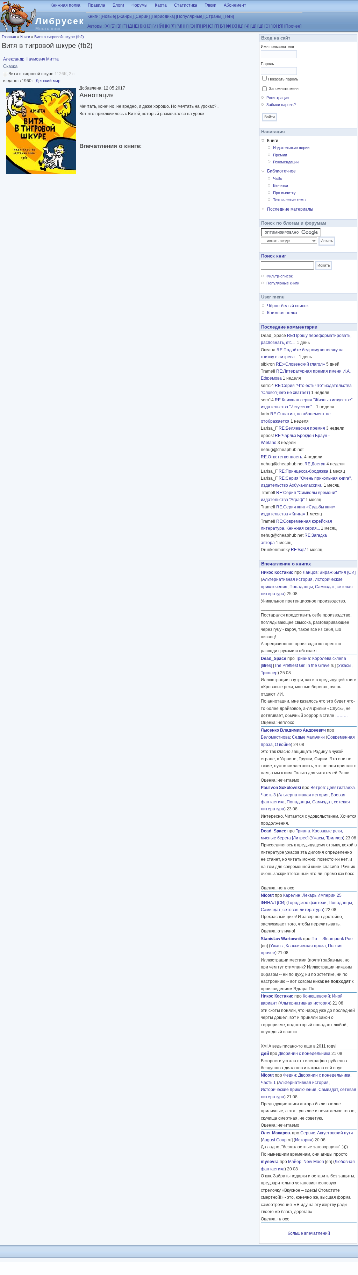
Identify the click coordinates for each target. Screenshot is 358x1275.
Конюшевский (316, 996)
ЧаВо (277, 178)
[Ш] (253, 26)
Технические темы (289, 200)
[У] (222, 26)
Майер (294, 1161)
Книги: (93, 16)
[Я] (280, 26)
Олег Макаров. (276, 1132)
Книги (25, 37)
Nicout (267, 895)
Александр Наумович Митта (31, 59)
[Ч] (246, 26)
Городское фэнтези (307, 902)
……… (341, 715)
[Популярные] (189, 16)
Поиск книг (273, 256)
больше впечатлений (309, 1233)
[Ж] (143, 26)
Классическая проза (306, 945)
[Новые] (108, 16)
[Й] (161, 26)
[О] (192, 26)
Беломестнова (275, 737)
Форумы (139, 5)
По (316, 938)
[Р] (204, 26)
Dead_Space (273, 658)
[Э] (267, 26)
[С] (210, 26)
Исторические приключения (288, 1089)
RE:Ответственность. (282, 457)
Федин (289, 1075)
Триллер (269, 672)
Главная (9, 37)
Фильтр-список (279, 276)
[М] (179, 26)
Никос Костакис (277, 572)
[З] (149, 26)
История (303, 1139)
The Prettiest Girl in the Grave (302, 665)
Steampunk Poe (337, 938)
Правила (96, 5)
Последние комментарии (289, 327)
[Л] (173, 26)
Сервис (307, 1132)
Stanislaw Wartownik (281, 938)
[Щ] (260, 26)
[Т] (216, 26)
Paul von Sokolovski (281, 787)
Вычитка (280, 185)
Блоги (118, 5)
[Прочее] (292, 26)
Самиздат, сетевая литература (292, 909)
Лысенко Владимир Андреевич (293, 730)
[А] (107, 26)
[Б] (112, 26)
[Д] (130, 26)
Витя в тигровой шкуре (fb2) (59, 37)
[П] (198, 26)
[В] (118, 26)
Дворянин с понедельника (304, 1053)
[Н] (185, 26)
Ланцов (310, 572)
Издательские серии (291, 148)
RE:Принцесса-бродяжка (303, 471)
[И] (155, 26)
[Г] (124, 26)
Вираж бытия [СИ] (338, 572)
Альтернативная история (287, 579)
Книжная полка (65, 5)
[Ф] (228, 26)
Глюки (210, 5)
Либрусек (60, 21)
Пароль (267, 64)
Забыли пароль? (281, 105)
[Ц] (240, 26)
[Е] (136, 26)
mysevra (270, 1161)
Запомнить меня (284, 88)
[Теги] (228, 16)
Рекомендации (286, 162)
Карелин (291, 895)
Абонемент (235, 5)
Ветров (317, 787)
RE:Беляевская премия (302, 428)
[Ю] (274, 26)
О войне (283, 744)
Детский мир (48, 80)
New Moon (313, 1161)
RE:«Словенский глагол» (300, 364)
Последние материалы (290, 209)
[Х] (234, 26)
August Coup (274, 1139)
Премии (280, 155)
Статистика (185, 5)
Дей (265, 1053)
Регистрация (277, 98)
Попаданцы (301, 586)
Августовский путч (335, 1132)
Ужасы (344, 665)
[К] (167, 26)
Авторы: (95, 26)
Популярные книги (282, 283)
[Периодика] (163, 16)
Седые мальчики (308, 737)
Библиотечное (281, 171)
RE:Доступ (315, 464)
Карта (161, 5)
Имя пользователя (277, 46)
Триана (303, 658)
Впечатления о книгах (286, 563)
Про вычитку (284, 193)
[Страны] (213, 16)
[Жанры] (125, 16)
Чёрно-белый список (287, 305)
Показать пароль (283, 79)
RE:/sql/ (298, 549)
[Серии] (142, 16)
